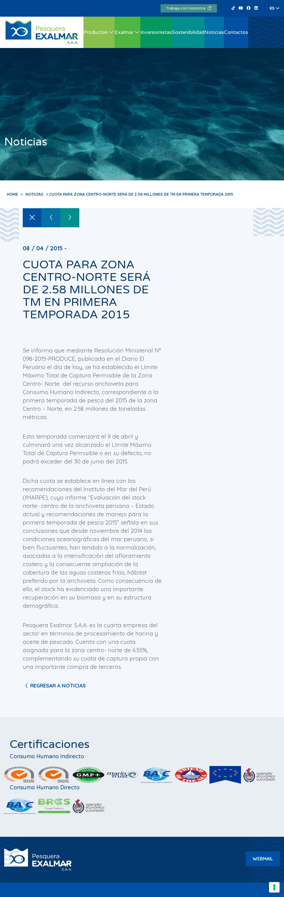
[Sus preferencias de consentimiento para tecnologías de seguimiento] (274, 887)
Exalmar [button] (124, 32)
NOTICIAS (34, 194)
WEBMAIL (263, 858)
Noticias (214, 32)
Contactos (236, 32)
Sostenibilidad (188, 32)
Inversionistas (156, 32)
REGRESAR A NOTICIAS (58, 685)
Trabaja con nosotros (187, 8)
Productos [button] (95, 32)
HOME (12, 194)
